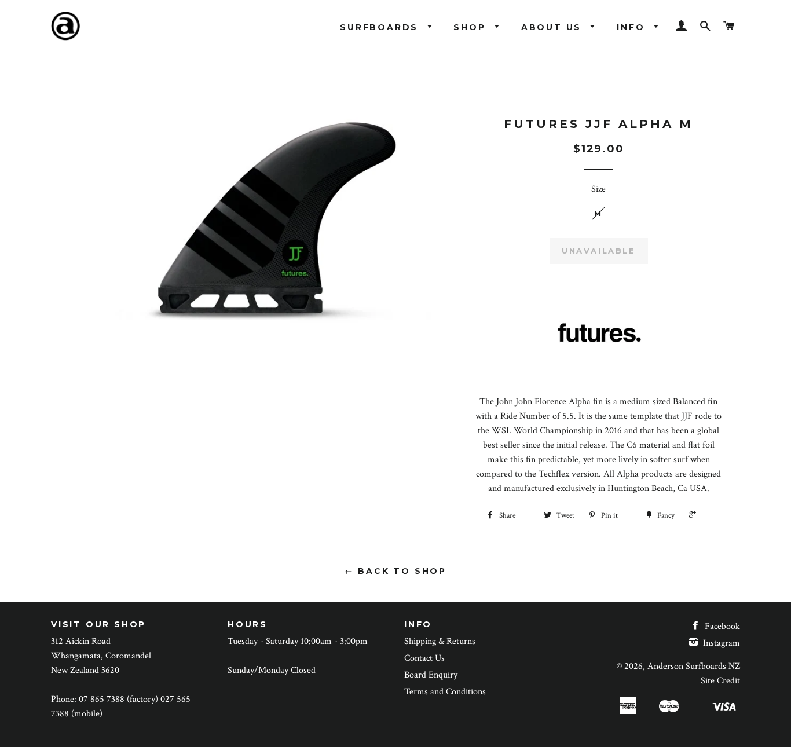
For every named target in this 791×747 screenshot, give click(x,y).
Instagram (720, 643)
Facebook (721, 626)
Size (598, 189)
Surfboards (381, 27)
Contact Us (424, 658)
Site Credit (720, 681)
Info (633, 27)
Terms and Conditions (445, 692)
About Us (553, 27)
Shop (471, 27)
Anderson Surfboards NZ (693, 666)
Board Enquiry (430, 675)
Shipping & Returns (439, 641)
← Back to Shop (395, 571)
